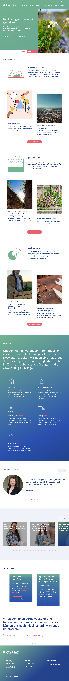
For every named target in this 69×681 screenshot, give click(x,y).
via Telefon (38, 635)
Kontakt (60, 1)
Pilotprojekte (50, 125)
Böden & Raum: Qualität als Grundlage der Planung (16, 215)
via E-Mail (25, 635)
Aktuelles (43, 5)
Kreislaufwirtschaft (36, 67)
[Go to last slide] (21, 51)
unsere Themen (21, 36)
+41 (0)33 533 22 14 (10, 666)
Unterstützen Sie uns (59, 5)
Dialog (54, 125)
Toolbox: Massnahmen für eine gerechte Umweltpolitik (47, 309)
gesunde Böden (35, 158)
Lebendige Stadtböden (44, 218)
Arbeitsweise (24, 5)
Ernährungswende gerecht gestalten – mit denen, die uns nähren (16, 306)
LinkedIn (51, 669)
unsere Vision (8, 36)
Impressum (8, 676)
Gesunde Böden (10, 211)
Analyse (45, 125)
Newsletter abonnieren (54, 664)
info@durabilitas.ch (10, 667)
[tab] (31, 499)
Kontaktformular (11, 635)
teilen (33, 643)
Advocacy (28, 301)
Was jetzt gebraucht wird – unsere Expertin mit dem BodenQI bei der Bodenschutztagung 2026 (41, 527)
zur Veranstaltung (17, 598)
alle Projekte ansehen (34, 141)
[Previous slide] (60, 470)
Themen (31, 5)
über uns (50, 5)
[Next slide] (32, 51)
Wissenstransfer (25, 211)
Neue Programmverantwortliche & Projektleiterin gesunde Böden (14, 526)
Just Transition (34, 248)
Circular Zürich (42, 128)
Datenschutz (16, 676)
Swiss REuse (11, 123)
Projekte (37, 5)
